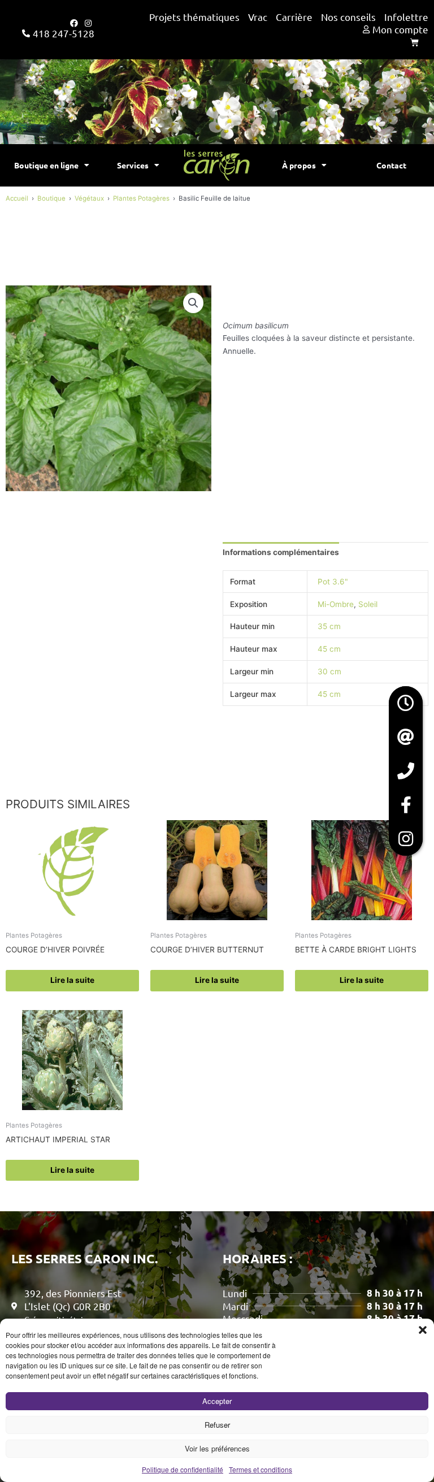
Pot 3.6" (333, 581)
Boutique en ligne (46, 165)
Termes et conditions (260, 1469)
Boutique (51, 198)
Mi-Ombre (336, 604)
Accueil (17, 198)
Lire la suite (72, 980)
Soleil (367, 604)
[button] (422, 1330)
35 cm (329, 626)
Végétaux (89, 198)
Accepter (217, 1401)
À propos (299, 165)
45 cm (329, 648)
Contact (391, 165)
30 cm (329, 671)
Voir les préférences (217, 1448)
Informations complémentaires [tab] (281, 552)
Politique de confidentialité (182, 1469)
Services (133, 165)
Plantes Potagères (141, 198)
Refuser (217, 1424)
